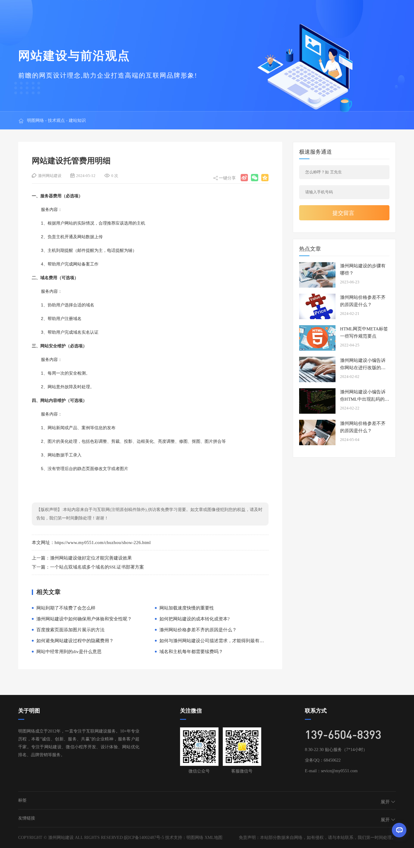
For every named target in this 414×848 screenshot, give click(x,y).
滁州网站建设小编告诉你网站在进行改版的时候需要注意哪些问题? (363, 367)
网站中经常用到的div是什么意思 (69, 651)
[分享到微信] (254, 177)
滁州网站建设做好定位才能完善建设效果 (91, 558)
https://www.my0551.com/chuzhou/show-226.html (103, 542)
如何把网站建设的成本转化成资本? (194, 618)
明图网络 (35, 120)
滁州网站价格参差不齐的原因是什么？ (198, 629)
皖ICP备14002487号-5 (144, 837)
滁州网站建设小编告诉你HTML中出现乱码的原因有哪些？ (364, 399)
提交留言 (343, 213)
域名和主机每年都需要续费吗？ (191, 651)
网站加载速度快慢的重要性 (186, 608)
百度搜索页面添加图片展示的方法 (70, 629)
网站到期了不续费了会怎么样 (65, 608)
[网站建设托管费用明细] (244, 177)
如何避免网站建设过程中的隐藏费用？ (75, 640)
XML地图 (213, 837)
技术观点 (56, 120)
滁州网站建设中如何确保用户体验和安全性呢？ (84, 618)
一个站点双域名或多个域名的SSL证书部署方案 (97, 567)
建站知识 (77, 120)
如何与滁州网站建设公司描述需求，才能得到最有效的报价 (218, 640)
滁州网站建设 (50, 175)
